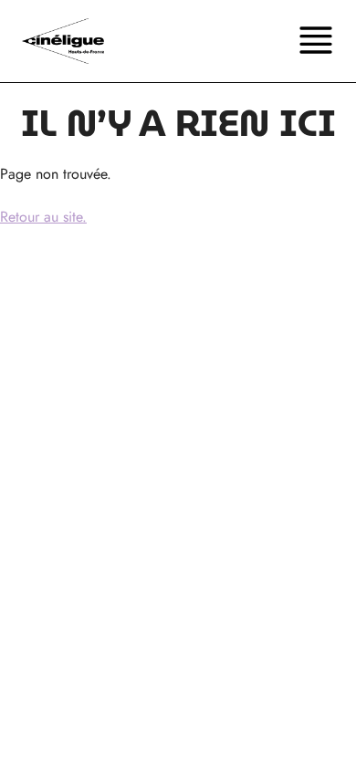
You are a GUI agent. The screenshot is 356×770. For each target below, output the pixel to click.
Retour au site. (43, 216)
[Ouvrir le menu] (316, 41)
